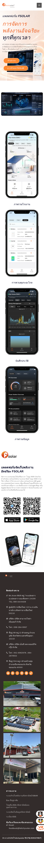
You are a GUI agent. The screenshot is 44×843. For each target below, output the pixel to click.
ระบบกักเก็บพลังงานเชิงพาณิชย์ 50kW (22, 795)
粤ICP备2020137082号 (33, 838)
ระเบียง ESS (11, 816)
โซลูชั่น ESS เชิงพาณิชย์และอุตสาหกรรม (18, 806)
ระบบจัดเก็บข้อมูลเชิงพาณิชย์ (18, 812)
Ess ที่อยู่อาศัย (12, 800)
